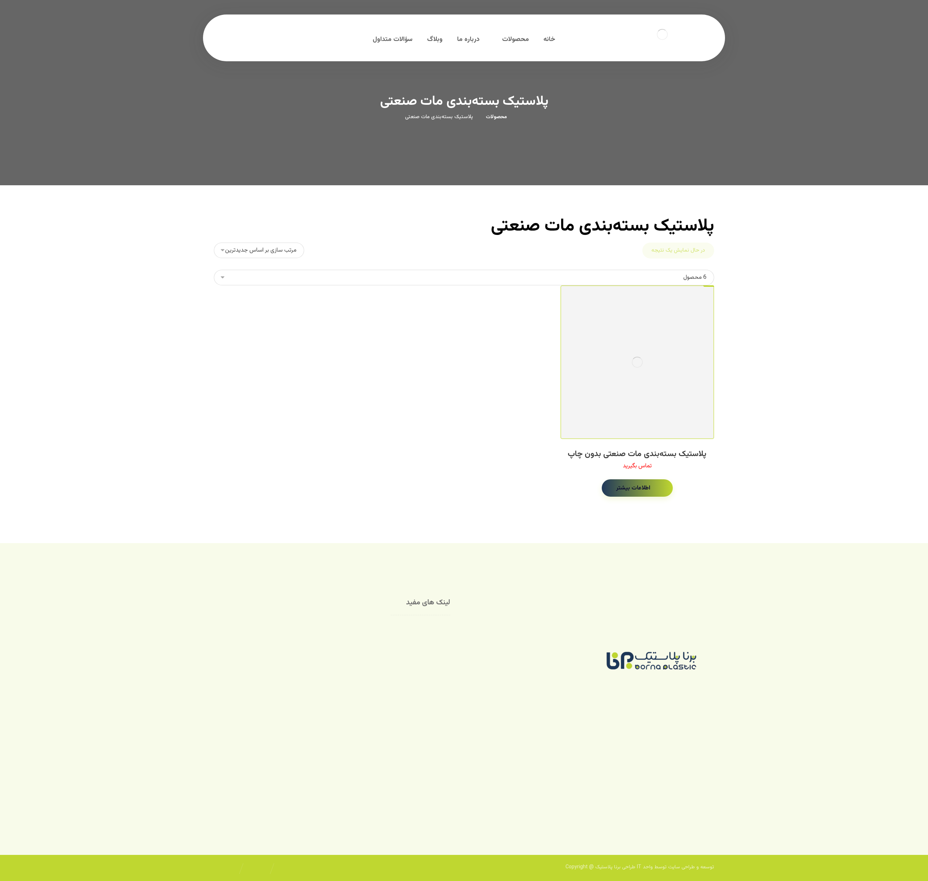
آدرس (348, 651)
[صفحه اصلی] (521, 117)
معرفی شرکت (426, 628)
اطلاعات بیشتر (633, 488)
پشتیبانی (345, 639)
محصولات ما (427, 639)
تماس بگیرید (637, 466)
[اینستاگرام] (703, 800)
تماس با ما (343, 628)
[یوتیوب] (689, 800)
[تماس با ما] (674, 800)
